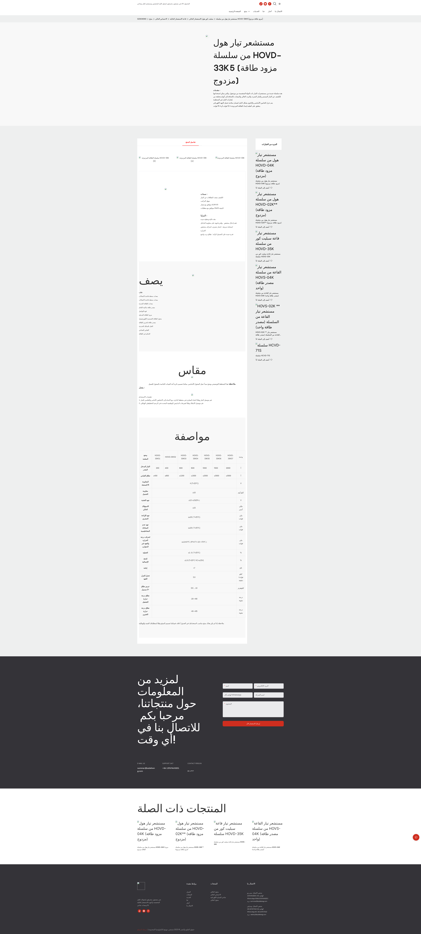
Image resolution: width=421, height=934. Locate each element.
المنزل (188, 892)
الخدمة (188, 897)
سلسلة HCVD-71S (263, 355)
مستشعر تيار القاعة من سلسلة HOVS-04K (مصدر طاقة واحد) (267, 294)
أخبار (188, 903)
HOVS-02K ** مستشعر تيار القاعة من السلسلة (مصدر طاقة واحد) (267, 333)
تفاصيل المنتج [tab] (190, 142)
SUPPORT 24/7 (168, 763)
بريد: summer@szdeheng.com (257, 901)
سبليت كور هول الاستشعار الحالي (201, 19)
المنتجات (189, 895)
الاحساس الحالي (161, 19)
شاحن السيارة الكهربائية (218, 897)
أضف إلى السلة (263, 188)
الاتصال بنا (189, 906)
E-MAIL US (141, 763)
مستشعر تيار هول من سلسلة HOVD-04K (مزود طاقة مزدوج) (268, 182)
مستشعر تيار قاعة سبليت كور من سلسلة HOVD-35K (268, 255)
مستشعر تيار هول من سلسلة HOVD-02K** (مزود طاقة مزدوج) (269, 221)
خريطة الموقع (142, 929)
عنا (187, 900)
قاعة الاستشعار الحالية (178, 19)
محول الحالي (214, 892)
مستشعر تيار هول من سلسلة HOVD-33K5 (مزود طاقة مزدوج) (239, 19)
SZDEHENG (141, 19)
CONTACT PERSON (194, 763)
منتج (150, 19)
